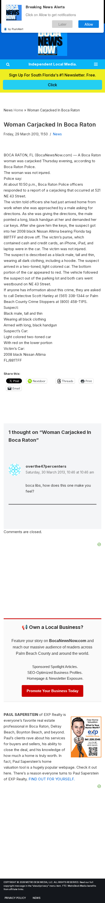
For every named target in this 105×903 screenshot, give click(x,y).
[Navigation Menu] (95, 64)
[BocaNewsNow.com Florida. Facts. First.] (52, 41)
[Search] (8, 64)
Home (18, 110)
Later (62, 24)
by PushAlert (15, 29)
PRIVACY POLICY (15, 898)
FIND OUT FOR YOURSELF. (52, 779)
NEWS (37, 898)
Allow (88, 24)
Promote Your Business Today (52, 691)
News (57, 134)
